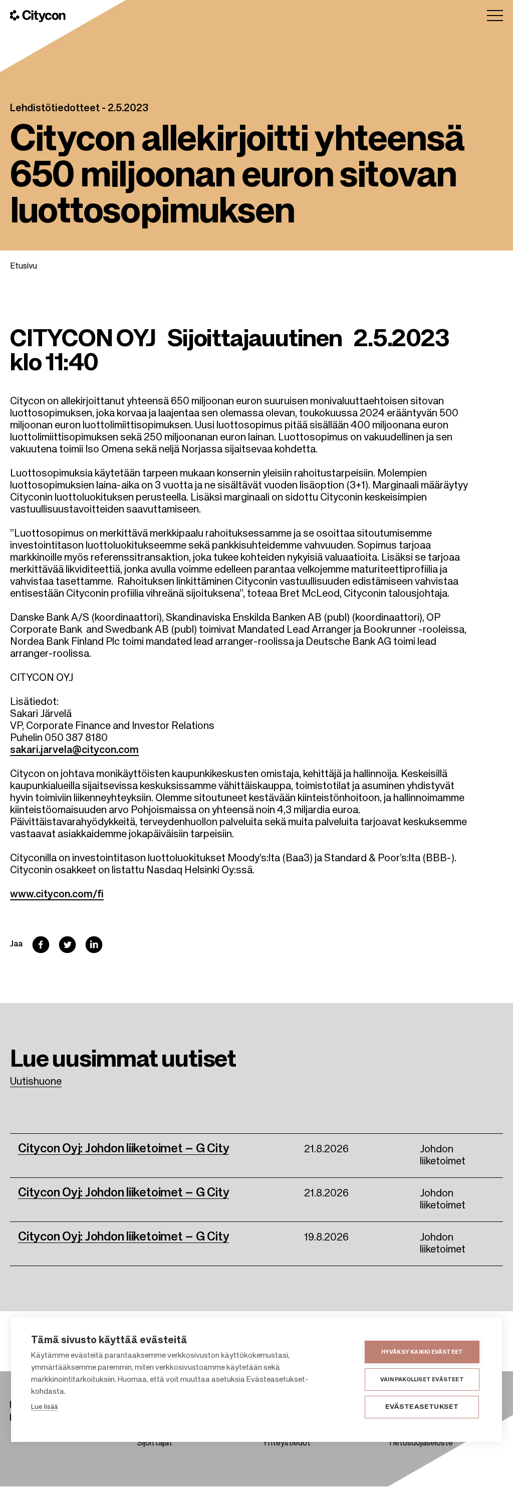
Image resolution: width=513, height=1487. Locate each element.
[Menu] (495, 15)
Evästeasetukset (422, 1407)
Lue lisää (44, 1407)
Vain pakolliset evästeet (422, 1379)
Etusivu (23, 267)
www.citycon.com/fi (57, 895)
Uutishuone (36, 1082)
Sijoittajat (154, 1443)
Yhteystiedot (287, 1443)
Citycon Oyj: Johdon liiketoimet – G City (123, 1149)
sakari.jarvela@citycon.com (74, 751)
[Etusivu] (38, 16)
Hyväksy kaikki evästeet (422, 1352)
